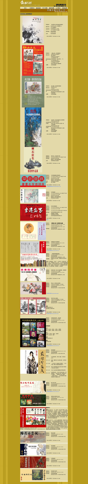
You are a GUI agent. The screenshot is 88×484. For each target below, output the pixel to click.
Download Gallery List (57, 186)
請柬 (47, 219)
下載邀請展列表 (50, 186)
